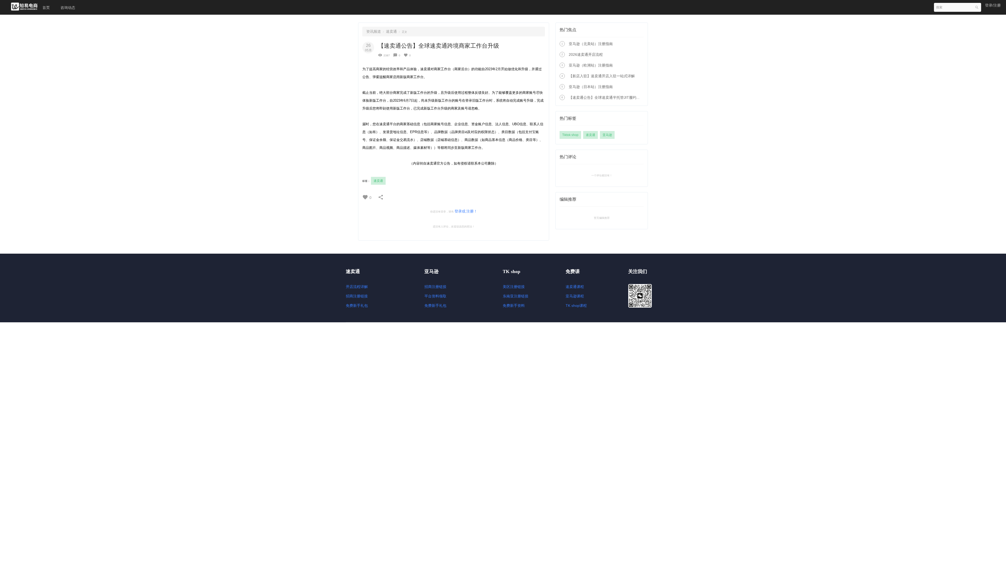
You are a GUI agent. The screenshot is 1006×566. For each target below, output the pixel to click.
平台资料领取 (435, 296)
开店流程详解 (357, 287)
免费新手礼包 (357, 305)
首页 (46, 8)
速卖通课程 (575, 287)
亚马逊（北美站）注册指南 (591, 44)
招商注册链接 (357, 296)
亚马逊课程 (575, 296)
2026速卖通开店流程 (586, 54)
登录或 (460, 211)
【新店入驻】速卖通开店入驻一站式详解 (602, 76)
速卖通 (391, 31)
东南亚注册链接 (515, 296)
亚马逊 (607, 135)
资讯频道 (373, 31)
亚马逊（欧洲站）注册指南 (591, 65)
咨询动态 (68, 8)
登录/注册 (993, 5)
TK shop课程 (576, 305)
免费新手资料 (514, 305)
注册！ (471, 211)
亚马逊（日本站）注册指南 (591, 87)
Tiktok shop (570, 135)
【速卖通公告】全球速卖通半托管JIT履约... (604, 97)
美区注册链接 (514, 287)
